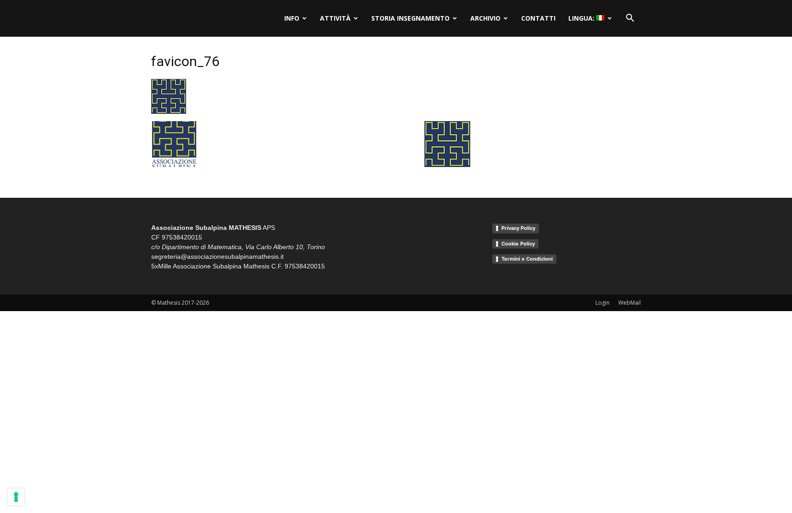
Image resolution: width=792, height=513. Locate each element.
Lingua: (582, 18)
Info (291, 18)
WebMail (629, 303)
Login (602, 303)
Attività (335, 18)
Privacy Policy (518, 228)
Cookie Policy (518, 243)
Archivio (485, 18)
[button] (630, 18)
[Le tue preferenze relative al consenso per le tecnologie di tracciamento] (16, 497)
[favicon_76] (168, 111)
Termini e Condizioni (527, 259)
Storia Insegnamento (410, 18)
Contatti (538, 18)
